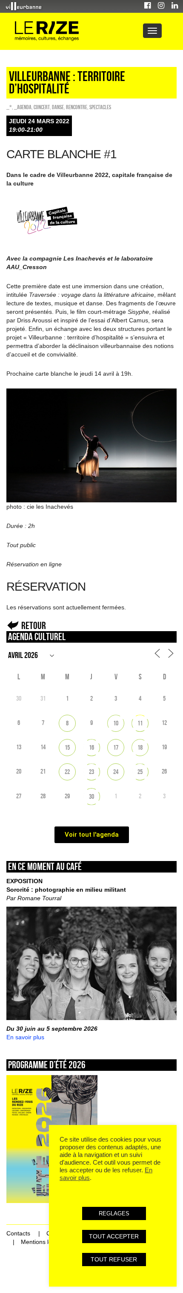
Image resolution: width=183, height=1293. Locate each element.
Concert (42, 107)
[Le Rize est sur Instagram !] (161, 6)
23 (91, 771)
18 (140, 747)
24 (115, 771)
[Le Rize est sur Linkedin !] (175, 6)
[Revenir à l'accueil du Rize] (47, 31)
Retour (33, 625)
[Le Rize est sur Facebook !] (147, 6)
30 (91, 796)
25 (140, 771)
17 (115, 747)
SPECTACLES (100, 107)
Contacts (18, 1233)
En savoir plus (25, 1037)
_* (9, 107)
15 (67, 747)
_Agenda (22, 107)
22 (67, 771)
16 (91, 747)
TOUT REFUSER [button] (114, 1259)
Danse (58, 107)
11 (140, 723)
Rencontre (76, 107)
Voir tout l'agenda (92, 834)
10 (115, 723)
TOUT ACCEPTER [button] (114, 1236)
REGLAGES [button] (114, 1213)
